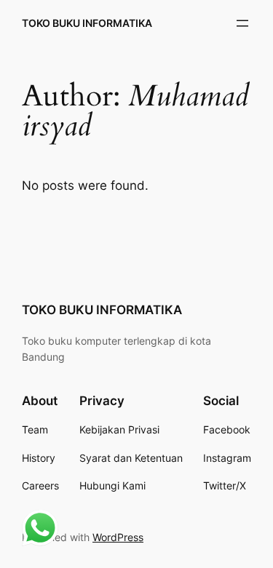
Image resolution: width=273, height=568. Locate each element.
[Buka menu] (242, 23)
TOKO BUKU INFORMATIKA (87, 23)
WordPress (117, 537)
